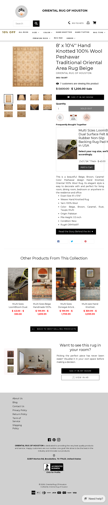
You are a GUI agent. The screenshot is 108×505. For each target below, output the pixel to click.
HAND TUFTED (82, 32)
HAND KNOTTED (64, 32)
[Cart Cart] (94, 23)
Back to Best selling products (56, 329)
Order (70, 38)
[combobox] (21, 24)
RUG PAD (58, 38)
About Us (17, 398)
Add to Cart (86, 167)
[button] (80, 97)
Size (35, 32)
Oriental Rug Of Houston (56, 484)
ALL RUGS (23, 32)
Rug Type (98, 32)
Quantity (61, 104)
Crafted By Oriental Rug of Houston (54, 487)
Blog (15, 402)
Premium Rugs (41, 38)
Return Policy (20, 414)
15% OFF (9, 32)
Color (47, 32)
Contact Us (18, 406)
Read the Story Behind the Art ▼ (76, 231)
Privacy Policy (20, 410)
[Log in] (88, 23)
